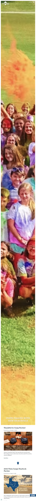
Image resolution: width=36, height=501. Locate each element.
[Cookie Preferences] (1, 499)
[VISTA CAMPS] (5, 3)
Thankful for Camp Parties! (15, 428)
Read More (6, 457)
